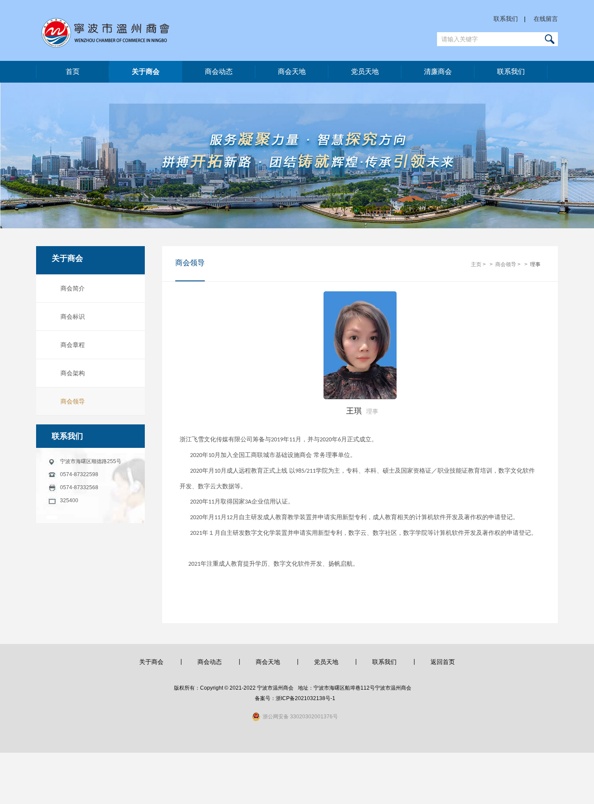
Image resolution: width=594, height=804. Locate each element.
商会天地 (292, 71)
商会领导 (72, 401)
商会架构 (72, 373)
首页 (73, 71)
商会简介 (72, 288)
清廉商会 (438, 71)
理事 (535, 264)
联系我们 (506, 18)
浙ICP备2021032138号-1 (305, 698)
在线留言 (546, 18)
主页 (476, 264)
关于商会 (146, 71)
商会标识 (72, 316)
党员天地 (365, 71)
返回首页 (442, 661)
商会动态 (219, 71)
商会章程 (72, 344)
